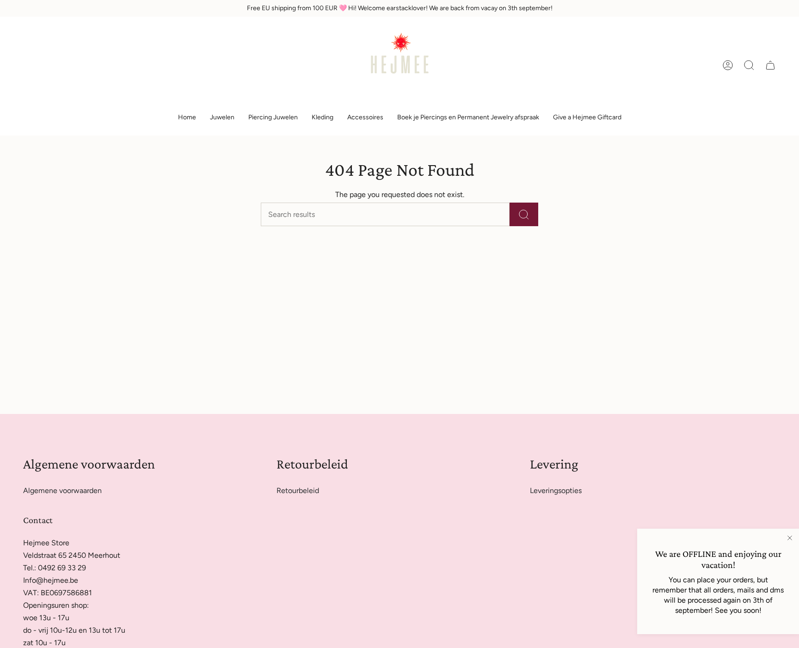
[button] (222, 118)
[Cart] (770, 65)
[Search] (524, 214)
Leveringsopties (556, 490)
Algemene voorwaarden (62, 490)
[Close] (789, 538)
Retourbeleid (298, 490)
